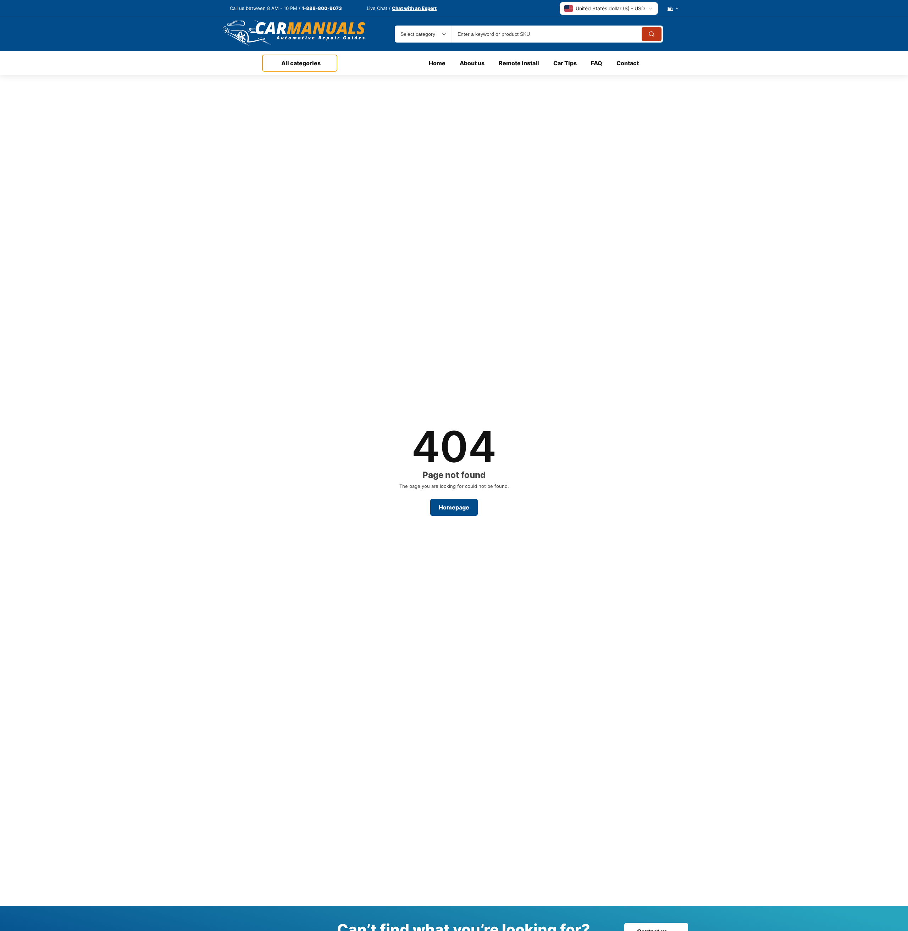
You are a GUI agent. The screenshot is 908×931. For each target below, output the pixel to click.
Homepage (454, 507)
